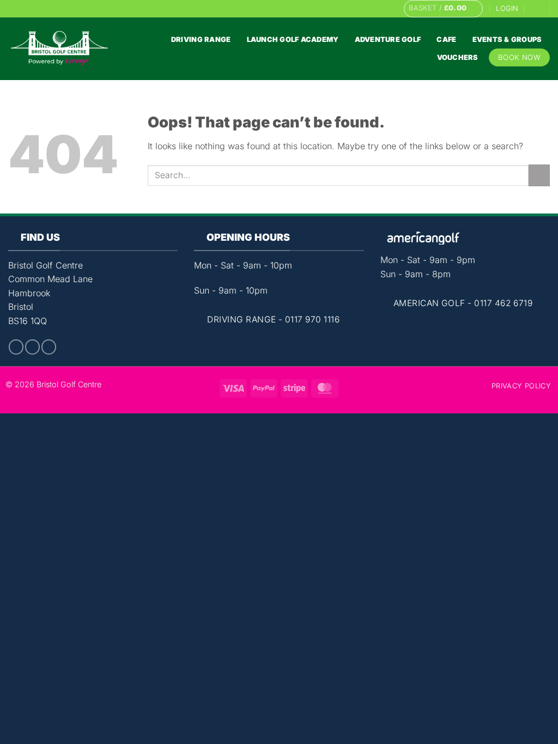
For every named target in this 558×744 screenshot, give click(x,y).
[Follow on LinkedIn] (387, 9)
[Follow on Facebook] (356, 9)
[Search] (535, 8)
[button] (443, 8)
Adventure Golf (388, 39)
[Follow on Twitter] (48, 347)
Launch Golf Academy (293, 39)
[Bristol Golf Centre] (59, 48)
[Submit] (539, 175)
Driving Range (201, 39)
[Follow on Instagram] (366, 9)
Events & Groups (507, 39)
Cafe (446, 39)
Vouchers (457, 57)
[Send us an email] (376, 9)
